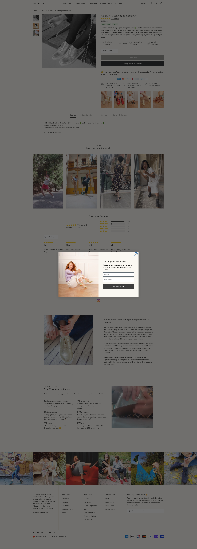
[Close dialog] (136, 254)
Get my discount (118, 286)
